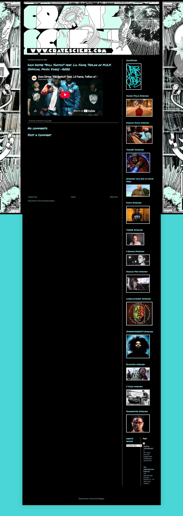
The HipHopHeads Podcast (148, 469)
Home (73, 197)
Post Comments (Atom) (46, 201)
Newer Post (32, 197)
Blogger (101, 499)
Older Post (113, 197)
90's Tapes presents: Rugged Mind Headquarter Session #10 (147, 456)
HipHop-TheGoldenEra (148, 448)
